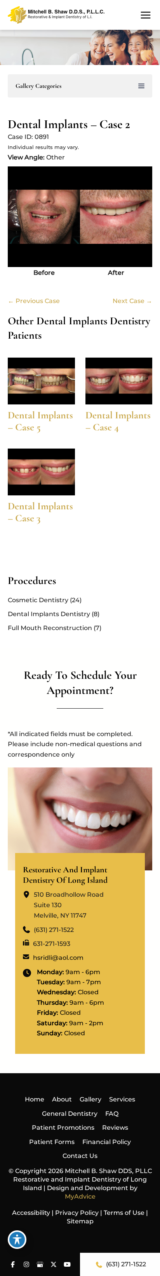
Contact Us (80, 1156)
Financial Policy (106, 1142)
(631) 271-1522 (126, 1264)
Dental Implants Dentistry (49, 614)
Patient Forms (52, 1142)
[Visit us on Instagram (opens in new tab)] (26, 1264)
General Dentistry (69, 1113)
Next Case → (132, 301)
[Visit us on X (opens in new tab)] (54, 1264)
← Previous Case (34, 301)
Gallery (90, 1099)
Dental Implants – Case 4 (118, 421)
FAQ (111, 1113)
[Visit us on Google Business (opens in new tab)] (40, 1264)
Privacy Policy (77, 1212)
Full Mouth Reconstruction (50, 628)
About (62, 1099)
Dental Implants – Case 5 (40, 421)
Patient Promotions (63, 1127)
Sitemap (80, 1221)
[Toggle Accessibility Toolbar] (17, 1239)
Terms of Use (124, 1212)
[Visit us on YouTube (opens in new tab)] (67, 1264)
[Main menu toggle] (145, 15)
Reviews (115, 1127)
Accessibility (31, 1212)
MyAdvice (80, 1196)
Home (34, 1099)
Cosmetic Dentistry (38, 600)
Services (122, 1099)
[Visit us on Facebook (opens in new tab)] (13, 1264)
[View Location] (28, 895)
